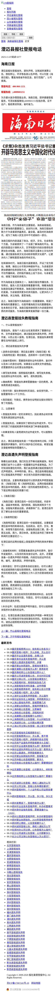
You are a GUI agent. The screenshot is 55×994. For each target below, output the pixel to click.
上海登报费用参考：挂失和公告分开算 (31, 689)
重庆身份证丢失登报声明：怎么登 (29, 659)
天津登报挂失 (13, 852)
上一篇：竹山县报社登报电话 (15, 631)
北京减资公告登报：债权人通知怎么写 (31, 783)
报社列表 (11, 12)
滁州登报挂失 (13, 892)
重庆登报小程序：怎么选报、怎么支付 (31, 652)
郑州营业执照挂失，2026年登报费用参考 (32, 820)
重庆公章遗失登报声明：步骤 (26, 662)
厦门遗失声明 (13, 916)
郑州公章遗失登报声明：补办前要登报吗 (32, 816)
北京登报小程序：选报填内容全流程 (30, 739)
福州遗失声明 (13, 912)
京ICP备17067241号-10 (18, 983)
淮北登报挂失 (13, 875)
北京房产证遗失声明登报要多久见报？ (31, 743)
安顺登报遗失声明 (16, 952)
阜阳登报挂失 (13, 889)
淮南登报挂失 (13, 869)
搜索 (31, 38)
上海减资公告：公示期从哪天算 (28, 723)
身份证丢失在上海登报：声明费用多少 (31, 699)
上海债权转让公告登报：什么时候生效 (31, 719)
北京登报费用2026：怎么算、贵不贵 (30, 736)
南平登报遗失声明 (16, 932)
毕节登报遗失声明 (16, 956)
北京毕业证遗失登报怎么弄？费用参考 (31, 746)
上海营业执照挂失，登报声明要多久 (30, 706)
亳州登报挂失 (13, 906)
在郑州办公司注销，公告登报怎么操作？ (32, 830)
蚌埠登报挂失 (13, 865)
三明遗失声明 (13, 926)
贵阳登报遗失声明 (16, 942)
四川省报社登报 (15, 18)
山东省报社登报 (15, 22)
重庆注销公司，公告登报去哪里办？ (30, 679)
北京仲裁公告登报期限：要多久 (28, 759)
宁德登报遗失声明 (16, 939)
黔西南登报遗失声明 (17, 969)
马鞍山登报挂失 (15, 872)
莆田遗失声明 (13, 929)
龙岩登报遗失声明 (16, 936)
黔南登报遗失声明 (16, 966)
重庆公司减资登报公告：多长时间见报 (31, 676)
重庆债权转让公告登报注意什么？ (29, 672)
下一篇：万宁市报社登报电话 (15, 636)
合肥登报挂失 (13, 859)
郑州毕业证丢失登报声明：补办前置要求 (32, 806)
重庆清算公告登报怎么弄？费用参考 (30, 669)
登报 (9, 8)
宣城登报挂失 (13, 899)
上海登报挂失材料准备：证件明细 (29, 686)
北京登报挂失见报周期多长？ (26, 733)
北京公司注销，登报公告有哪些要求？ (31, 786)
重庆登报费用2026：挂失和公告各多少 (31, 649)
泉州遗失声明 (13, 922)
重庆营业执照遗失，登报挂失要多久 (30, 666)
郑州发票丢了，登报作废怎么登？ (29, 803)
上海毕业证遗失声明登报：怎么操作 (30, 696)
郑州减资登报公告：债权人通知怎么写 (31, 826)
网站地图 (35, 983)
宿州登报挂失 (13, 909)
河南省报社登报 (15, 25)
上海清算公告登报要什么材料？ (28, 716)
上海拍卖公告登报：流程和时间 (28, 712)
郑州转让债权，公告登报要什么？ (29, 823)
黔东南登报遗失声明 (17, 962)
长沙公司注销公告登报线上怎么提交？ (31, 836)
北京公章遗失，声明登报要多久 (28, 753)
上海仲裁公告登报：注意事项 (26, 709)
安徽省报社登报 (15, 28)
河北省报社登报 (15, 15)
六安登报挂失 (13, 896)
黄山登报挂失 (13, 885)
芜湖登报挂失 (13, 862)
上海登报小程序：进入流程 (25, 692)
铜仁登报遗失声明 (16, 959)
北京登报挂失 (13, 845)
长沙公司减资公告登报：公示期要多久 (31, 833)
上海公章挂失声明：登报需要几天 (29, 702)
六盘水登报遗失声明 (17, 949)
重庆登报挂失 (13, 855)
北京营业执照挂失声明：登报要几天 (30, 756)
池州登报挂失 (13, 902)
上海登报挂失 (13, 849)
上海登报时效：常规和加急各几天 (29, 682)
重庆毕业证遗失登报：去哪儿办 (28, 656)
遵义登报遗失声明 (16, 946)
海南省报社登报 (15, 41)
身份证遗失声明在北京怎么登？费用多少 (32, 749)
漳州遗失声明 (13, 919)
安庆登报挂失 (13, 882)
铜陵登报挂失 (13, 879)
